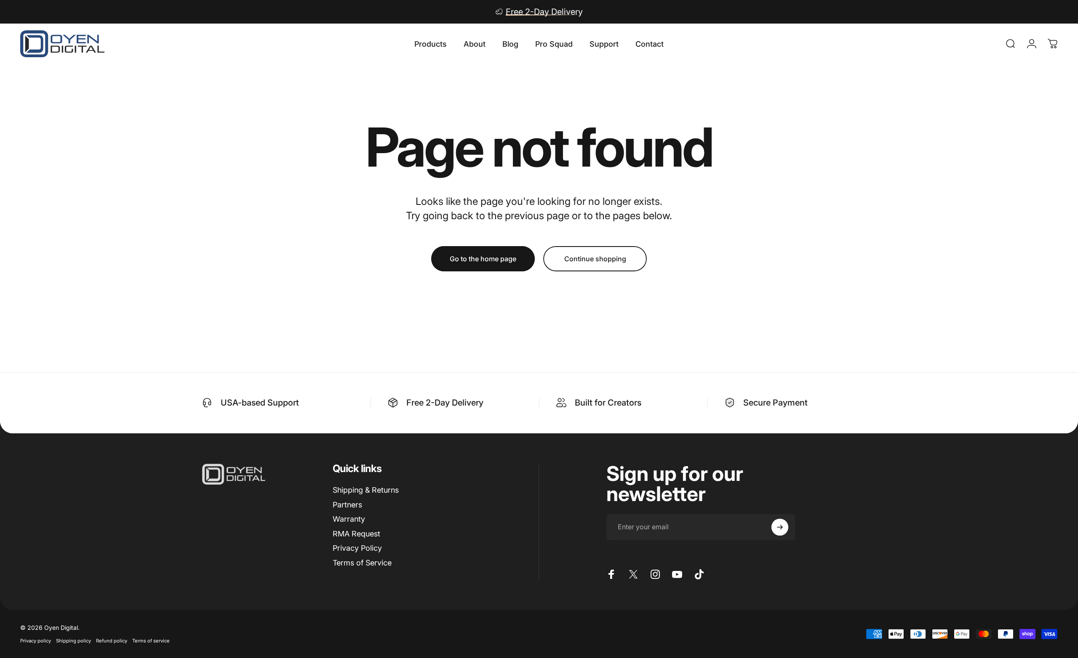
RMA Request (356, 533)
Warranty (349, 519)
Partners (347, 504)
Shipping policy (73, 641)
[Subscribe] (779, 527)
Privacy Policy (357, 548)
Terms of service (151, 641)
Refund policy (111, 641)
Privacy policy (35, 641)
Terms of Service (362, 562)
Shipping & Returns (366, 490)
